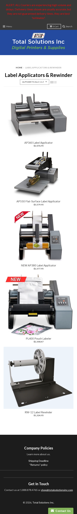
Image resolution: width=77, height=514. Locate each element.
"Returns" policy (38, 464)
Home (19, 67)
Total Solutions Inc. (43, 502)
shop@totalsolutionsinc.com (57, 489)
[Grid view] (51, 82)
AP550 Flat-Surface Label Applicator (38, 201)
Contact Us (62, 510)
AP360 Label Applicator (38, 142)
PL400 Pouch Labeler (38, 338)
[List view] (55, 82)
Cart (56, 26)
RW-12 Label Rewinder (38, 412)
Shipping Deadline (38, 460)
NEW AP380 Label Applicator (38, 265)
